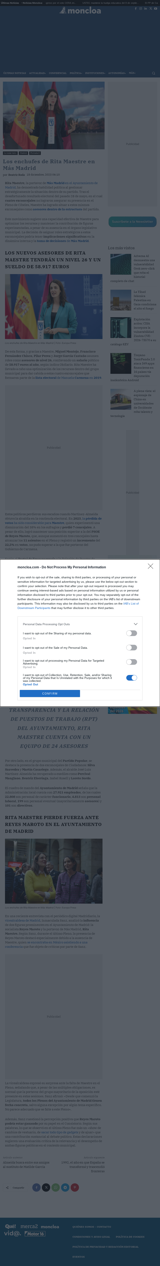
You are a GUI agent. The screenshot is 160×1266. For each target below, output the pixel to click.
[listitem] (80, 624)
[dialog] (80, 633)
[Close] (152, 567)
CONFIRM (50, 693)
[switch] (131, 633)
